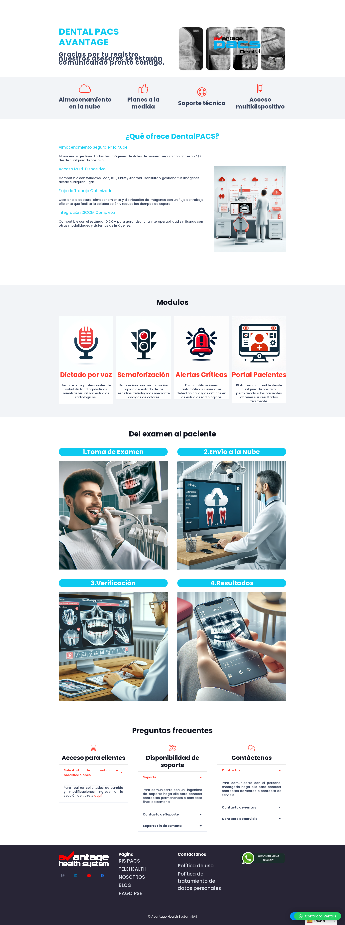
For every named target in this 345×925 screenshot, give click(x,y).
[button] (317, 916)
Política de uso (196, 865)
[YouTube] (89, 876)
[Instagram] (63, 876)
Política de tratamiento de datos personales (199, 881)
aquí (98, 795)
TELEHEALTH (133, 869)
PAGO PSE (130, 893)
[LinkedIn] (76, 876)
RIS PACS (129, 861)
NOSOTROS (132, 877)
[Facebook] (102, 876)
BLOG (125, 885)
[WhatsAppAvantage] (261, 858)
